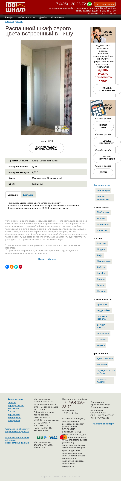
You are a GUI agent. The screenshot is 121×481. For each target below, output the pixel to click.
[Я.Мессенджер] (16, 267)
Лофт (100, 255)
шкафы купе (103, 190)
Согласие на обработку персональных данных (17, 430)
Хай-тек (101, 267)
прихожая (102, 304)
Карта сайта (14, 414)
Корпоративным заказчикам (16, 407)
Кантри (100, 284)
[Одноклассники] (12, 267)
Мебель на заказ (26, 17)
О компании (57, 17)
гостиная (101, 339)
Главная (9, 21)
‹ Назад (40, 258)
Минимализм (104, 261)
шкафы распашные (103, 197)
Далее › (52, 258)
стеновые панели (102, 380)
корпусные (102, 230)
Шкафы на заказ (101, 185)
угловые (101, 218)
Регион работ (14, 417)
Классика (102, 243)
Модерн (101, 249)
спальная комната (102, 317)
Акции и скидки (15, 399)
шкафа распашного (106, 142)
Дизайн (43, 17)
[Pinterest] (20, 267)
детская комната (101, 326)
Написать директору (103, 423)
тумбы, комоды (105, 358)
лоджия (101, 345)
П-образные (103, 212)
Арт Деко (101, 273)
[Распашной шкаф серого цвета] (46, 133)
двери (103, 172)
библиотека (103, 333)
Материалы (14, 420)
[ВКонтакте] (7, 267)
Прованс (101, 290)
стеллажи (102, 364)
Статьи (11, 411)
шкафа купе (103, 126)
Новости (12, 402)
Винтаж (101, 279)
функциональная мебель (106, 372)
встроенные (103, 224)
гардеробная (103, 310)
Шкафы (9, 17)
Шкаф (19, 21)
